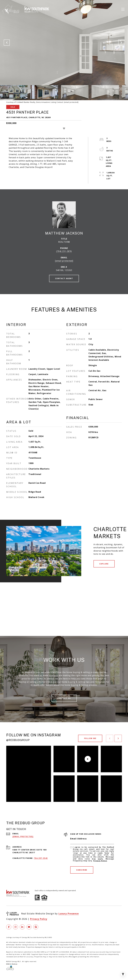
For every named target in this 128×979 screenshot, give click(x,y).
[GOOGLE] (35, 926)
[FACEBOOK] (8, 926)
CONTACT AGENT (64, 278)
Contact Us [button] (64, 698)
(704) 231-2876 (64, 251)
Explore (104, 564)
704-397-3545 (41, 858)
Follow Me (90, 738)
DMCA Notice (11, 964)
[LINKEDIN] (22, 926)
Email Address (78, 838)
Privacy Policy (100, 861)
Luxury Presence (68, 913)
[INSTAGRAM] (15, 926)
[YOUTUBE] (29, 926)
